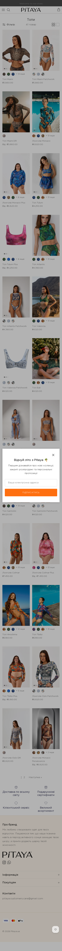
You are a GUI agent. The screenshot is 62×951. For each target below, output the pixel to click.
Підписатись (31, 492)
